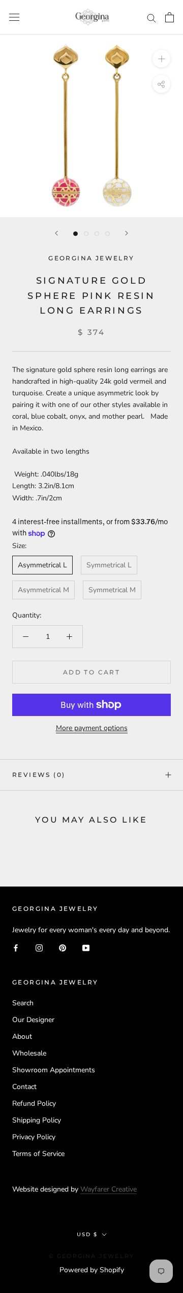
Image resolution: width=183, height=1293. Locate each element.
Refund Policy (34, 1103)
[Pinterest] (62, 947)
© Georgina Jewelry (92, 1256)
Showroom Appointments (53, 1070)
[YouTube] (85, 947)
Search (23, 1003)
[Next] (126, 233)
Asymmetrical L (42, 565)
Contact (24, 1087)
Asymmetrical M (43, 590)
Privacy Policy (33, 1137)
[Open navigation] (14, 17)
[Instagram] (39, 947)
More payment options (92, 728)
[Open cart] (169, 17)
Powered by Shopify (91, 1270)
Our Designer (33, 1020)
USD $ (87, 1234)
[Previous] (56, 233)
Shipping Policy (36, 1120)
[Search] (151, 17)
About (22, 1036)
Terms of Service (38, 1154)
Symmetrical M (112, 590)
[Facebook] (15, 947)
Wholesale (29, 1053)
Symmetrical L (109, 565)
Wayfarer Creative (108, 1189)
